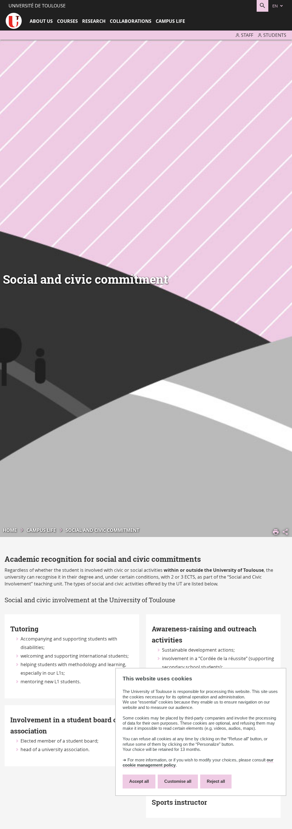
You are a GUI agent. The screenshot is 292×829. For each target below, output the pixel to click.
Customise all (177, 781)
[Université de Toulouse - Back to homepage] (14, 22)
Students (274, 35)
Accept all (139, 781)
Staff (247, 35)
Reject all (216, 781)
